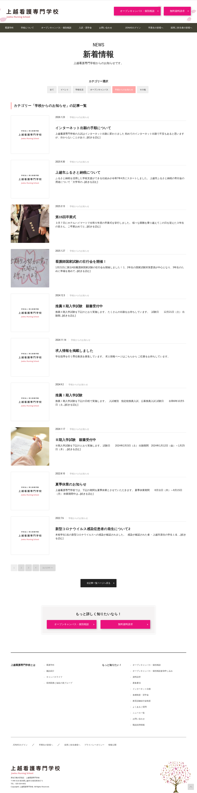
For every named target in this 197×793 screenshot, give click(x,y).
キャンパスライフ (54, 677)
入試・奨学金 (85, 27)
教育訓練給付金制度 (142, 701)
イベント (65, 89)
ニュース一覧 (139, 713)
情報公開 (112, 745)
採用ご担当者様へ (72, 745)
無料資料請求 (177, 11)
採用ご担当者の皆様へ (181, 27)
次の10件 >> (47, 568)
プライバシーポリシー (94, 745)
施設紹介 (50, 671)
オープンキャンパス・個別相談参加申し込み (153, 671)
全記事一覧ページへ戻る (98, 583)
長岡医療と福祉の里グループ (59, 683)
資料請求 (137, 677)
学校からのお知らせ (124, 89)
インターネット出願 (142, 689)
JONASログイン (133, 27)
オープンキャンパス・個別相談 (137, 11)
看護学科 (9, 27)
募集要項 (137, 683)
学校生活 (79, 89)
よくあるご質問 (140, 707)
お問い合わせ (105, 27)
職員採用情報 (139, 725)
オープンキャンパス (99, 89)
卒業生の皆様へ (155, 27)
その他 (143, 89)
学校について (27, 27)
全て (52, 89)
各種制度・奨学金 (141, 695)
